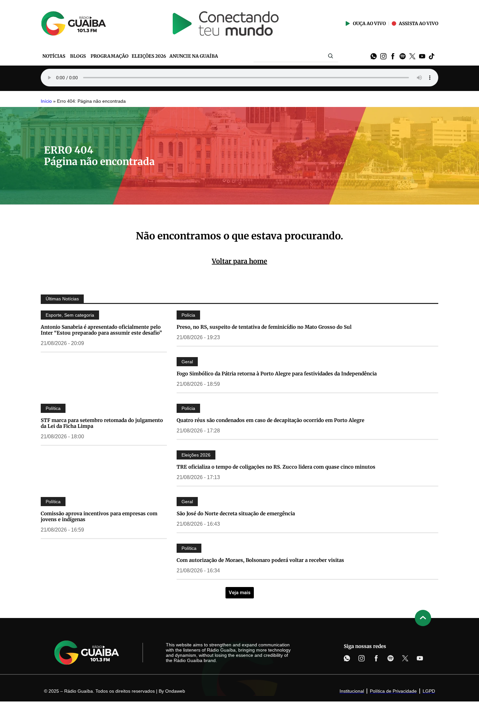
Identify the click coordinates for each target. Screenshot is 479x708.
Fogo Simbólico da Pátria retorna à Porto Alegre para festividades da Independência (277, 373)
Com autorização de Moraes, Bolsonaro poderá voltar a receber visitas (260, 560)
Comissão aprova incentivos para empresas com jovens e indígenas (99, 516)
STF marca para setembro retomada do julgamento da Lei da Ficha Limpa (102, 423)
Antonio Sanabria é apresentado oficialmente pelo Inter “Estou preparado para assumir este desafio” (101, 330)
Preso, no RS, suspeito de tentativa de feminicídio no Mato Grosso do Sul (264, 327)
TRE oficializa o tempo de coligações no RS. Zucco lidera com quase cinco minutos (276, 467)
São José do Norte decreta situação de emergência (236, 513)
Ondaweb (175, 691)
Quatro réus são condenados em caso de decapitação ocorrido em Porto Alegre (270, 420)
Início (46, 101)
